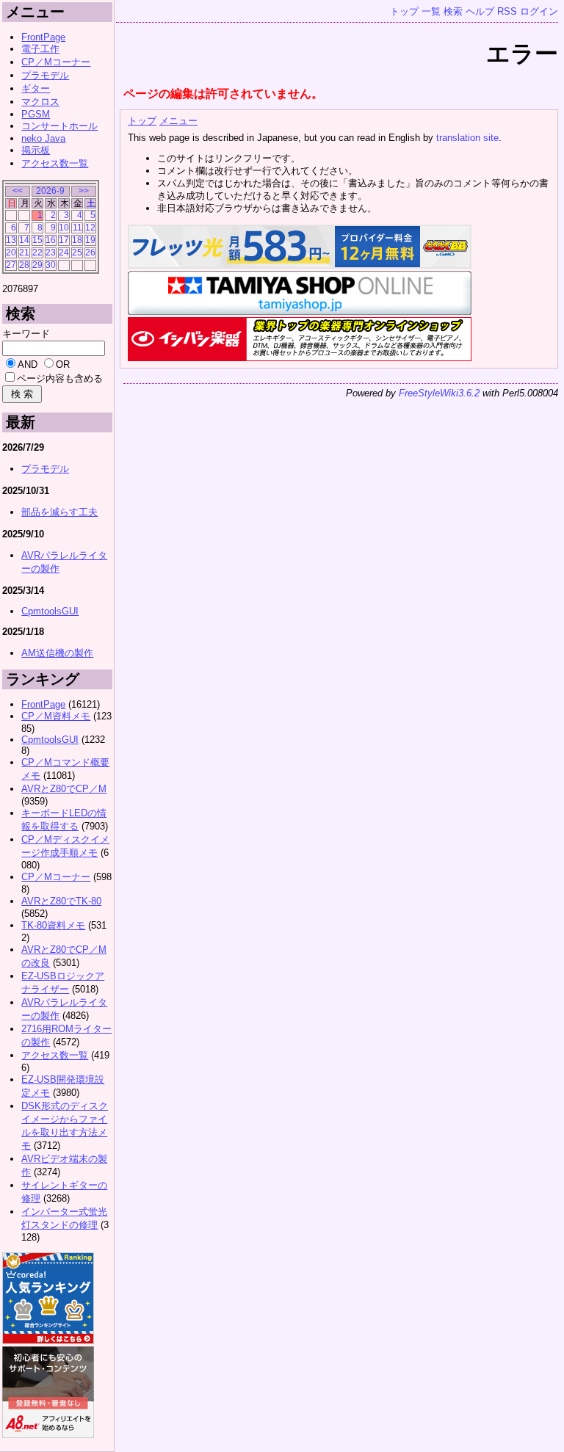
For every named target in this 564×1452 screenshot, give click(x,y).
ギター (35, 88)
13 (11, 239)
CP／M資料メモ (55, 716)
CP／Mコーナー (55, 62)
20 (11, 252)
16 (51, 239)
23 (51, 252)
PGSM (35, 114)
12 (90, 227)
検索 (453, 11)
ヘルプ (480, 11)
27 (11, 264)
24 (64, 252)
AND (27, 364)
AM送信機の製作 (57, 652)
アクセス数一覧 (54, 163)
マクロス (40, 101)
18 (77, 239)
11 (77, 227)
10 (64, 227)
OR (63, 364)
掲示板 (35, 150)
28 (24, 264)
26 (90, 252)
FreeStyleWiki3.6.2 (439, 393)
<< (17, 190)
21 (24, 252)
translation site (467, 137)
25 (77, 252)
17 (64, 239)
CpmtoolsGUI (50, 611)
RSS (507, 11)
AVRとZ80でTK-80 (61, 901)
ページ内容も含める (60, 378)
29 (37, 264)
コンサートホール (59, 125)
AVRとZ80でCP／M (63, 788)
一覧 (431, 11)
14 (24, 239)
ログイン (539, 11)
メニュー (178, 120)
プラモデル (45, 75)
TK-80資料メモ (53, 925)
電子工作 (40, 48)
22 (37, 252)
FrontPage (43, 37)
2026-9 (50, 190)
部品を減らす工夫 (59, 512)
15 (37, 239)
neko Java (43, 138)
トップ (404, 11)
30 (51, 264)
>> (84, 190)
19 (90, 239)
